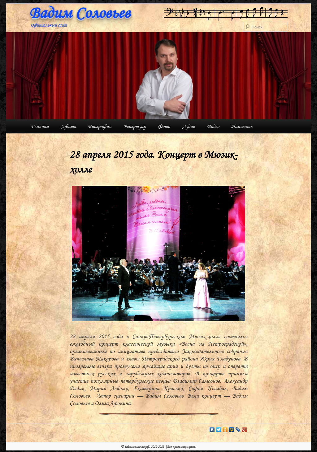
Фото (164, 126)
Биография (99, 126)
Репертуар (135, 126)
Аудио (188, 126)
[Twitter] (218, 430)
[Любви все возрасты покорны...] (226, 14)
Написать (241, 126)
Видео (213, 126)
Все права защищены (181, 446)
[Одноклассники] (225, 430)
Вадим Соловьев (79, 12)
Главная (40, 126)
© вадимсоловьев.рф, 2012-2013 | (144, 446)
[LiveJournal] (238, 430)
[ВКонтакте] (212, 430)
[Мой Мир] (231, 430)
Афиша (68, 126)
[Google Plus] (244, 430)
